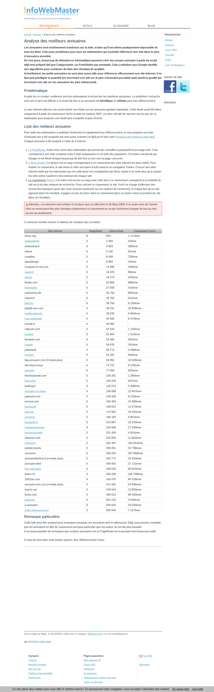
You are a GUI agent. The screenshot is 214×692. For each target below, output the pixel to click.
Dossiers (169, 45)
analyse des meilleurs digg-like (135, 136)
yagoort (29, 272)
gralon (28, 277)
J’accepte (197, 689)
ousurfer (29, 370)
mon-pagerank (33, 318)
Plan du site (34, 669)
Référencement (95, 634)
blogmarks (31, 287)
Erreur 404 (89, 664)
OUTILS (87, 25)
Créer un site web (93, 682)
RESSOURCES (49, 25)
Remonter (144, 664)
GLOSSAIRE (121, 25)
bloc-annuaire (33, 468)
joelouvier (30, 406)
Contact (32, 660)
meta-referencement (36, 510)
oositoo (29, 334)
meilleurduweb (33, 313)
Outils (168, 60)
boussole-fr (31, 422)
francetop (30, 380)
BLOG (151, 25)
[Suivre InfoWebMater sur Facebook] (170, 92)
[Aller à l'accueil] (51, 11)
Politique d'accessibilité (40, 673)
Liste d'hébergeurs (175, 65)
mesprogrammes (35, 427)
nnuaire (29, 354)
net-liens (30, 417)
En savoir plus (180, 689)
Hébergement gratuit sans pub (100, 677)
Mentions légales (37, 664)
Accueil (27, 34)
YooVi (50, 180)
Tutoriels (169, 55)
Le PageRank (36, 149)
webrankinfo (32, 241)
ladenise (30, 499)
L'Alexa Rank (36, 162)
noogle (29, 344)
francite (29, 303)
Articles (169, 40)
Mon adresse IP (92, 660)
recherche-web (33, 432)
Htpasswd (89, 669)
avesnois (30, 443)
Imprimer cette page (39, 641)
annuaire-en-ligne (35, 391)
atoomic (29, 411)
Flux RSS (147, 656)
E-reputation (90, 673)
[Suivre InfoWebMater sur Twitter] (183, 92)
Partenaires (34, 677)
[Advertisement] (137, 12)
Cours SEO (171, 50)
